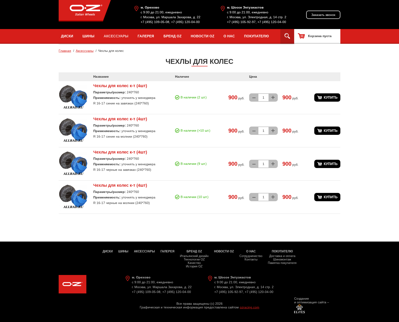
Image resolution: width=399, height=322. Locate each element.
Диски (67, 36)
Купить (331, 97)
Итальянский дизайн (194, 256)
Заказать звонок (323, 15)
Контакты (251, 259)
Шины (88, 36)
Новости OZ (202, 36)
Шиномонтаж (282, 259)
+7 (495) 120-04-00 (185, 22)
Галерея (146, 36)
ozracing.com (249, 307)
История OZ (194, 266)
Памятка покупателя (282, 263)
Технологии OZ (194, 259)
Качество (194, 263)
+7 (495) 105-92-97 (241, 22)
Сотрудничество (250, 256)
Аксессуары (116, 36)
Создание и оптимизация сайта (310, 300)
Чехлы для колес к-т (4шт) (120, 85)
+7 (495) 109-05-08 (155, 22)
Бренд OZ (172, 36)
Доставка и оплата (282, 256)
